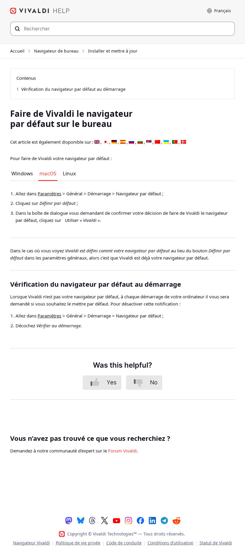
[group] (122, 207)
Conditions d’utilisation (171, 543)
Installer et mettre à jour (112, 51)
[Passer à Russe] (131, 142)
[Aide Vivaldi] (40, 11)
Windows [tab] (22, 174)
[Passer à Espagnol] (122, 142)
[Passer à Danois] (183, 142)
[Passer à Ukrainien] (166, 142)
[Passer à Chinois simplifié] (157, 142)
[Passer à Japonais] (105, 142)
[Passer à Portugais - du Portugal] (174, 142)
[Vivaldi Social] (68, 520)
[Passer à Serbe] (148, 142)
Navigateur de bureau (56, 51)
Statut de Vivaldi (216, 543)
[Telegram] (164, 520)
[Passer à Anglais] (96, 142)
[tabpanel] (122, 209)
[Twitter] (104, 520)
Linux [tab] (69, 174)
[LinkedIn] (152, 520)
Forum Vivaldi (122, 451)
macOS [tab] (47, 174)
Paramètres (49, 194)
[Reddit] (176, 520)
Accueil (17, 51)
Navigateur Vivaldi (31, 543)
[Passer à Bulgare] (140, 142)
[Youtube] (116, 520)
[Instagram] (128, 520)
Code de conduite (124, 543)
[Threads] (92, 520)
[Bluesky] (80, 520)
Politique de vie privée (78, 543)
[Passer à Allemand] (114, 142)
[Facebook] (140, 520)
